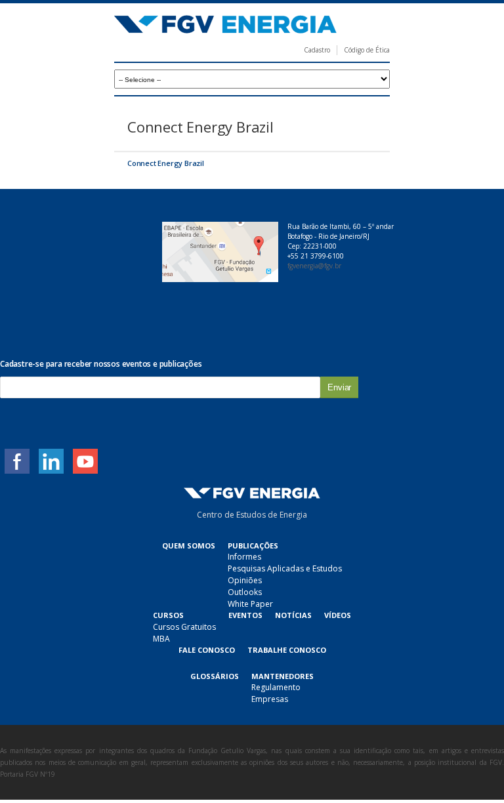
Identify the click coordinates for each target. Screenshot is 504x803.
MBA (161, 638)
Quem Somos (188, 545)
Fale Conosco (206, 650)
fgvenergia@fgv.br (314, 265)
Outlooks (245, 592)
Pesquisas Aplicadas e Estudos (285, 568)
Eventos (245, 615)
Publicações (253, 545)
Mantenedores (282, 676)
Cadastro (317, 49)
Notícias (293, 615)
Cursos (168, 615)
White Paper (250, 603)
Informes (244, 556)
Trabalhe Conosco (286, 650)
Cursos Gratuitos (184, 626)
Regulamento (276, 687)
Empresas (269, 699)
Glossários (214, 676)
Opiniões (245, 580)
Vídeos (337, 615)
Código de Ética (367, 49)
